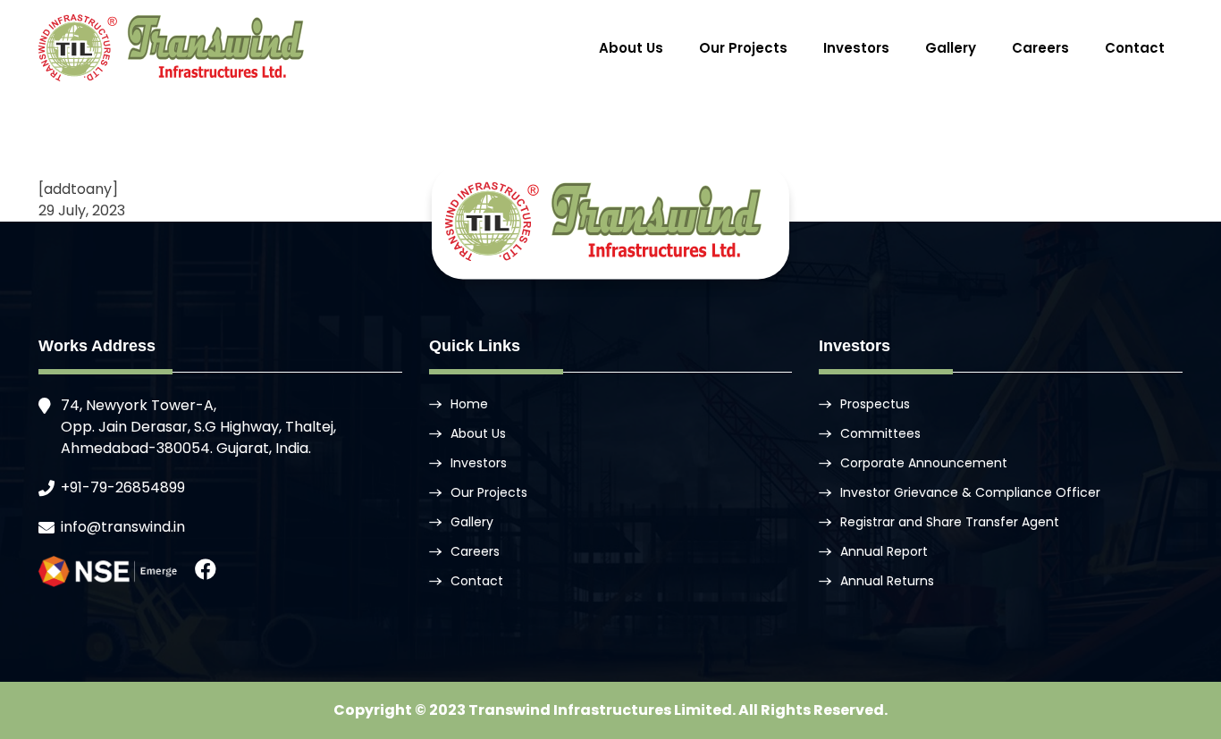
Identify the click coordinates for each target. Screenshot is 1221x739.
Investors (856, 47)
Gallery (950, 47)
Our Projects (743, 47)
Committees (880, 433)
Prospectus (875, 404)
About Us (631, 47)
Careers (1040, 47)
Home (469, 404)
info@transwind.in (123, 526)
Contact (1135, 47)
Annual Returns (887, 581)
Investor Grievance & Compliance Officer (970, 492)
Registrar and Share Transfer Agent (949, 522)
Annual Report (884, 551)
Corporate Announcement (923, 463)
